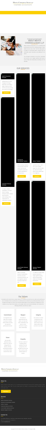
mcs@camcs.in (7, 421)
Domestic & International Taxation (22, 160)
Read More (6, 92)
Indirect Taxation (36, 161)
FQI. (34, 429)
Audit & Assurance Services (6, 76)
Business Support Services (37, 268)
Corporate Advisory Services (6, 184)
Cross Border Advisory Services (22, 268)
